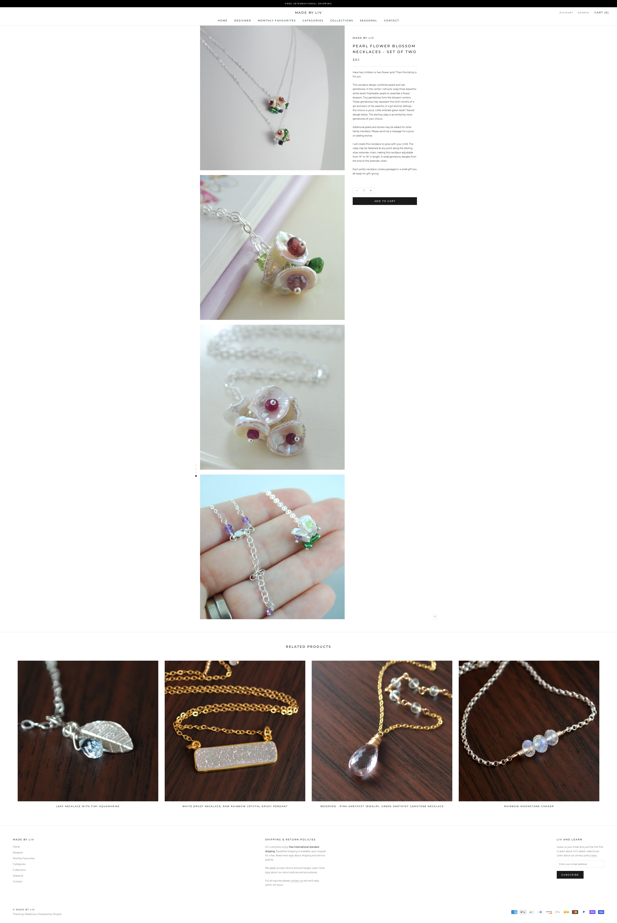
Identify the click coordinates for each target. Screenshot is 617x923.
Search (583, 12)
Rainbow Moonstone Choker (529, 806)
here (291, 855)
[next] (607, 733)
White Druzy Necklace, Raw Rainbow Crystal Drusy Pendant (235, 806)
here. (594, 855)
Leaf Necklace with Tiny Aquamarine (88, 806)
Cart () (602, 12)
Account (566, 12)
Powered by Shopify (50, 914)
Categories (313, 20)
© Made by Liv (24, 909)
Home (223, 20)
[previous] (10, 733)
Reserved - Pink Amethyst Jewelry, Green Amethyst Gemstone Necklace (382, 806)
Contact (391, 20)
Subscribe (570, 874)
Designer (242, 20)
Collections (341, 20)
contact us (297, 880)
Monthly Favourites (277, 20)
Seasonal (368, 20)
